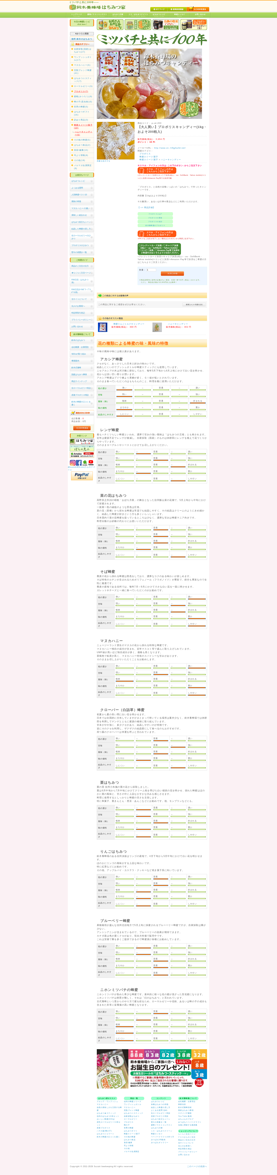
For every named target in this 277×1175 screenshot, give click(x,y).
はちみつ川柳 (118, 15)
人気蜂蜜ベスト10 (79, 195)
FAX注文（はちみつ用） (79, 281)
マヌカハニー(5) (82, 65)
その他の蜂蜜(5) (82, 140)
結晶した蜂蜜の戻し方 (81, 229)
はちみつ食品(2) (82, 145)
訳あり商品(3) (81, 120)
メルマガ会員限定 (131, 1151)
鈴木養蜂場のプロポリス (155, 225)
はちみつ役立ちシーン (81, 222)
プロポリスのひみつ (80, 245)
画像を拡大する (103, 161)
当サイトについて (79, 299)
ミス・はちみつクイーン (138, 15)
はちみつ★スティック (106, 1113)
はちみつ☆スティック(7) (83, 79)
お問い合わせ (200, 15)
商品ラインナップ (79, 381)
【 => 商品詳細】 (146, 207)
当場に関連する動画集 (188, 1125)
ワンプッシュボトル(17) (83, 58)
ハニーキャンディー (171, 160)
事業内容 (182, 1104)
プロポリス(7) (81, 91)
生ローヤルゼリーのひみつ (81, 237)
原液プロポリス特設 (80, 395)
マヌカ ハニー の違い (80, 208)
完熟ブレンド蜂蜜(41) (83, 71)
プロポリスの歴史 (155, 218)
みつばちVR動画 (158, 1140)
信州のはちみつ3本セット (108, 1116)
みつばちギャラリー (159, 1143)
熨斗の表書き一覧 (79, 252)
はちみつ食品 (129, 1140)
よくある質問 (77, 188)
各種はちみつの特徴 (159, 1104)
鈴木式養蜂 (76, 368)
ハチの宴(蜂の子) (104, 1131)
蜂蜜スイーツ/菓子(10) (83, 126)
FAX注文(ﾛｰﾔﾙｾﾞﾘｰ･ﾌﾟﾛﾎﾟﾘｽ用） (80, 290)
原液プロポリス (103, 1128)
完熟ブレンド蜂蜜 (131, 1110)
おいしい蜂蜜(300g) (106, 1119)
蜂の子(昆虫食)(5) (83, 102)
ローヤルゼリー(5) (83, 86)
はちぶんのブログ (186, 1119)
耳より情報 (129, 1146)
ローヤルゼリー (130, 1119)
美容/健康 (128, 1143)
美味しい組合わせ (79, 215)
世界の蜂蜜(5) (81, 107)
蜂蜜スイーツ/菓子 (149, 157)
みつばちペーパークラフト (189, 1122)
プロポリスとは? (155, 214)
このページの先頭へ (197, 1166)
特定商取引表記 (78, 313)
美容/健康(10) (81, 150)
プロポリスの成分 (155, 221)
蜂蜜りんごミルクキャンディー (129, 324)
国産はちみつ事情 (79, 374)
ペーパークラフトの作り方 (162, 1137)
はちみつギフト (130, 1131)
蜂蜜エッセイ (179, 15)
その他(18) (79, 160)
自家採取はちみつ (131, 1116)
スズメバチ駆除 (185, 1113)
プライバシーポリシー (81, 320)
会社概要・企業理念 (80, 347)
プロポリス (145, 154)
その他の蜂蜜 (129, 1137)
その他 (127, 1148)
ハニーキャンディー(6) (83, 133)
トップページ (76, 15)
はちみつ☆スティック (133, 1113)
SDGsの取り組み (78, 354)
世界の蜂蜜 (129, 1128)
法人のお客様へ (78, 306)
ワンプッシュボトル (132, 1104)
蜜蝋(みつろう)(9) (83, 96)
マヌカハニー (102, 1104)
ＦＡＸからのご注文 (186, 1137)
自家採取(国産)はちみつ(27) (82, 50)
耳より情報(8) (81, 155)
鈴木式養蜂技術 (185, 1107)
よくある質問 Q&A (159, 1110)
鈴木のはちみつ (78, 340)
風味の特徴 (76, 201)
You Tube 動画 (185, 1116)
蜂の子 (127, 1125)
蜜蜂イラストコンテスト (97, 15)
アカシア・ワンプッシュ (107, 1101)
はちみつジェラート (105, 1134)
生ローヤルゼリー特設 (81, 388)
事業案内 (75, 361)
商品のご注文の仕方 (80, 266)
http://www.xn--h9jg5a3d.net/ (170, 148)
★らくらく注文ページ (81, 273)
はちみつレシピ (159, 15)
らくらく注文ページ (186, 1134)
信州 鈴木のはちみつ (81, 39)
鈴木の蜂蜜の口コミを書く (81, 403)
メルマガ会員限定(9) (83, 166)
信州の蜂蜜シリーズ (132, 1101)
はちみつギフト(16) (82, 113)
